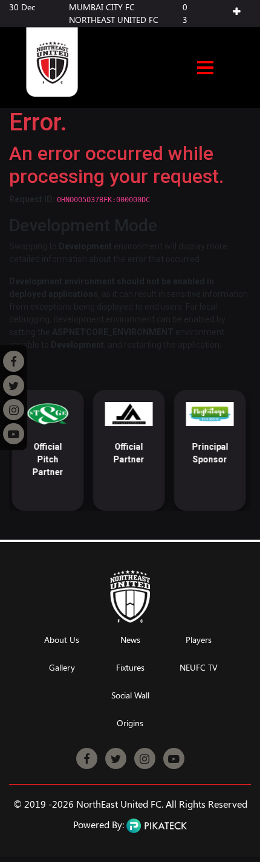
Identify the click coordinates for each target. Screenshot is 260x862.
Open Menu (205, 68)
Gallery (62, 668)
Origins (130, 723)
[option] (45, 450)
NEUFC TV (199, 668)
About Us (61, 640)
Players (199, 640)
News (130, 640)
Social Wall (130, 696)
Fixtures (130, 668)
